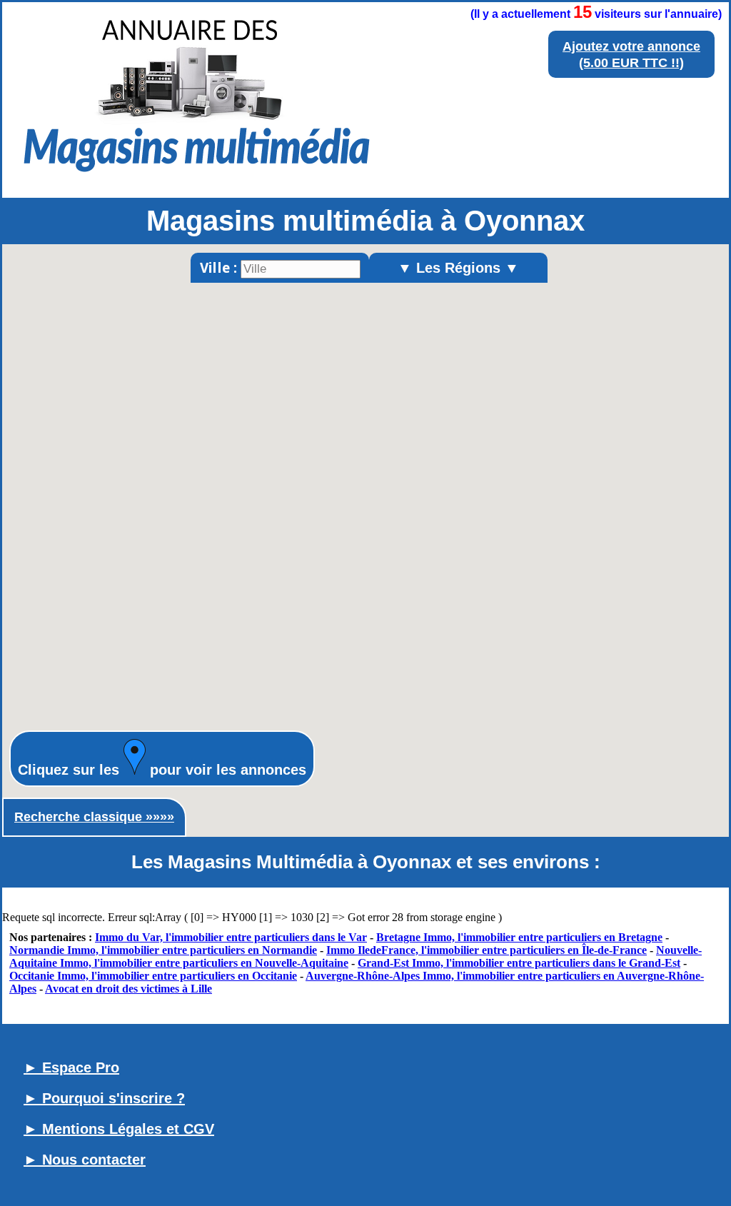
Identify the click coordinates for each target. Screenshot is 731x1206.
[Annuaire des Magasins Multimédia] (196, 177)
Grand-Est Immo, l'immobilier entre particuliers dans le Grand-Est (519, 963)
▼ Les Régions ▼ (458, 268)
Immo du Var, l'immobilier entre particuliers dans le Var (231, 937)
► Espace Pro (71, 1067)
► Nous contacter (85, 1159)
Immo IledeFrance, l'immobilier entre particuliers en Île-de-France (486, 950)
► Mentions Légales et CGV (119, 1129)
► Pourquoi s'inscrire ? (104, 1098)
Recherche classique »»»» (94, 817)
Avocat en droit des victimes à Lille (128, 989)
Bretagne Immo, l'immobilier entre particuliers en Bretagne (519, 937)
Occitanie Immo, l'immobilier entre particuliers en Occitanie (153, 976)
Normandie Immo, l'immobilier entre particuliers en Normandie (163, 950)
